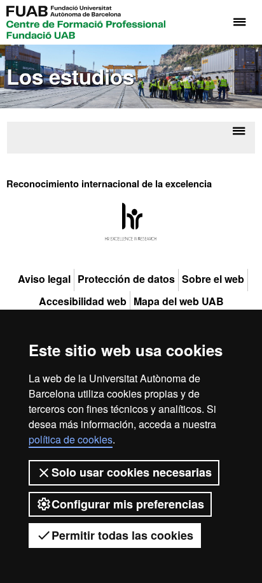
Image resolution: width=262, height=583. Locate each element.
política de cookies (71, 439)
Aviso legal (44, 279)
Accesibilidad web (83, 301)
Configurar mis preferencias (128, 504)
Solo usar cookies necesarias (132, 472)
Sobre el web (213, 279)
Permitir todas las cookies (122, 535)
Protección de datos (126, 279)
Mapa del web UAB (179, 301)
